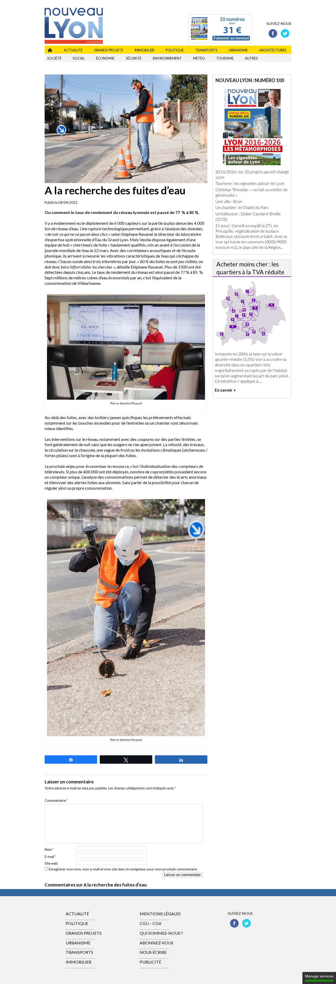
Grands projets (108, 50)
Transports (206, 50)
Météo (199, 58)
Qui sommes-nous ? (161, 932)
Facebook (273, 33)
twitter (285, 33)
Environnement (167, 58)
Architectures (272, 50)
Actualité (73, 50)
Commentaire (56, 800)
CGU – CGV (150, 923)
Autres (251, 58)
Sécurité (133, 58)
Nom (49, 849)
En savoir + (225, 389)
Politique (175, 50)
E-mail (50, 856)
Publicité (150, 961)
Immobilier (144, 50)
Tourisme (225, 58)
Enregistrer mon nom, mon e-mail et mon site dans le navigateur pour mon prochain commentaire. (123, 869)
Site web (51, 863)
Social (79, 58)
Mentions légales (160, 913)
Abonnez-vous (156, 942)
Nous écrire (153, 952)
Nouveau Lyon (49, 49)
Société (54, 58)
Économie (105, 58)
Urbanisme (238, 50)
